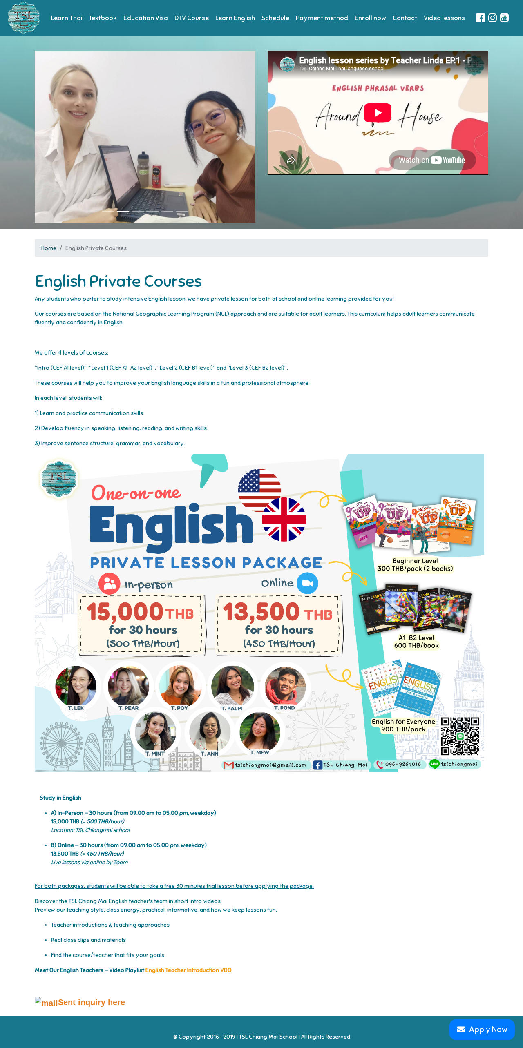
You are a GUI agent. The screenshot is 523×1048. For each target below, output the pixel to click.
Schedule (275, 18)
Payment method (322, 18)
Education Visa (145, 18)
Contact (405, 18)
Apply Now (488, 1030)
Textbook (103, 18)
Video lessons (444, 18)
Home (48, 248)
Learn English (235, 18)
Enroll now (370, 18)
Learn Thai (66, 18)
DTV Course (191, 18)
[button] (51, 133)
